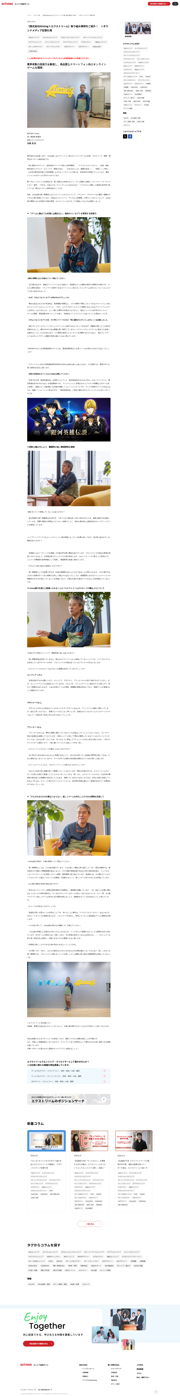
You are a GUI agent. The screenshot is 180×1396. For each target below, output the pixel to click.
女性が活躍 (141, 98)
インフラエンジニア (52, 42)
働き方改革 (137, 101)
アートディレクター (54, 47)
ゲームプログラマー (36, 47)
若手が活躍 (147, 101)
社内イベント (128, 105)
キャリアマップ (116, 1369)
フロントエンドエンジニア (70, 37)
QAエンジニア (34, 37)
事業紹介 (85, 1376)
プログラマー (86, 42)
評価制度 (114, 1372)
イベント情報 (128, 108)
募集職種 (140, 1369)
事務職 (126, 87)
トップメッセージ (88, 1369)
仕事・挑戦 (128, 101)
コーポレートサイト (27, 1389)
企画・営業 (141, 121)
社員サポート (128, 94)
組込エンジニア (101, 42)
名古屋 (147, 105)
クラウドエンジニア (70, 42)
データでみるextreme (89, 1380)
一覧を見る (90, 1224)
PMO (141, 76)
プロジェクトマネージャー (132, 73)
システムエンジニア (50, 37)
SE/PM (126, 118)
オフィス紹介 (115, 1384)
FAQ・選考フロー (143, 1377)
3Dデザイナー (69, 47)
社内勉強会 (138, 94)
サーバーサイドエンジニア (93, 37)
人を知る (140, 1365)
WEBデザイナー (139, 66)
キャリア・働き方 (130, 98)
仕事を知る (33, 51)
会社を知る (97, 47)
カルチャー (138, 105)
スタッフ (127, 125)
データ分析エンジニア (131, 76)
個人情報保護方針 (44, 1389)
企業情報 (85, 1372)
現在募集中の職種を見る (158, 4)
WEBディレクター (144, 62)
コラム (139, 1373)
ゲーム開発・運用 (130, 121)
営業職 (148, 83)
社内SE (148, 76)
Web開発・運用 (136, 118)
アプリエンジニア (35, 42)
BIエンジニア (128, 66)
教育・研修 (140, 91)
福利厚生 (148, 91)
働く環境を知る (129, 91)
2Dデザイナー (84, 47)
